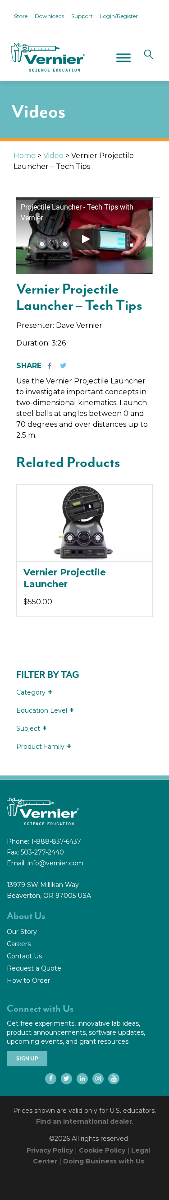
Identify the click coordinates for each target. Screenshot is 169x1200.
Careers (19, 944)
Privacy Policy (50, 1150)
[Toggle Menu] (123, 57)
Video (53, 155)
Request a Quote (34, 968)
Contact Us (24, 956)
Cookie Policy (102, 1150)
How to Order (28, 980)
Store (20, 16)
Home (25, 155)
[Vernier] (47, 57)
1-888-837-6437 (56, 841)
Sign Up (27, 1058)
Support (82, 16)
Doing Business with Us (103, 1161)
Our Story (22, 932)
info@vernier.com (55, 863)
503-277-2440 (42, 852)
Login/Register (119, 16)
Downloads (49, 16)
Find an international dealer (84, 1121)
